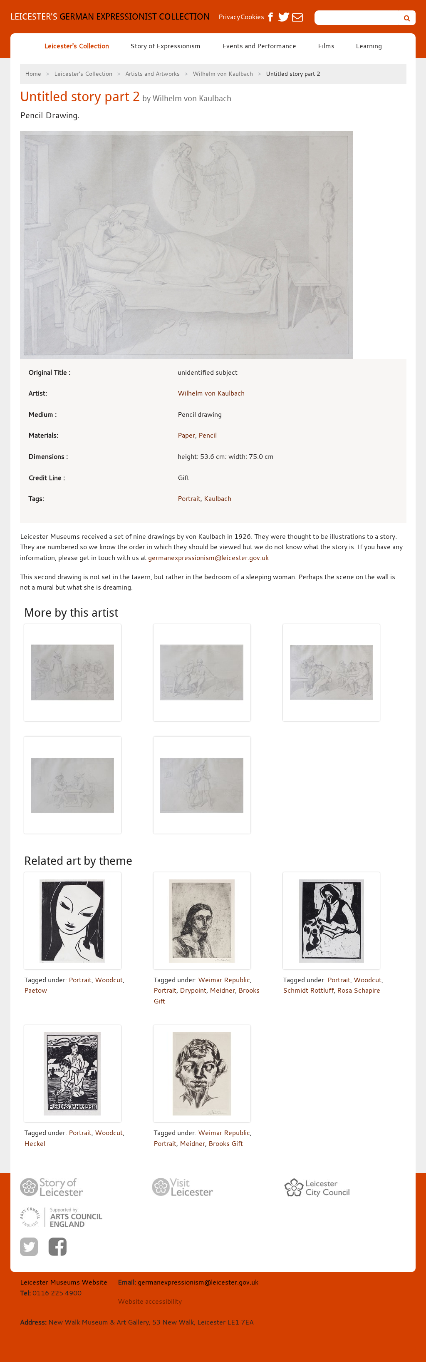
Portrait (189, 498)
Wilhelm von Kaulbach (223, 73)
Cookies (252, 16)
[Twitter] (29, 1247)
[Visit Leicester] (182, 1187)
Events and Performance (259, 45)
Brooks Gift (225, 1143)
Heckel (34, 1143)
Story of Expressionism (165, 45)
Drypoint (193, 990)
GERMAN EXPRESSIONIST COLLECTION (110, 16)
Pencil (207, 435)
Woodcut (109, 979)
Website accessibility (150, 1301)
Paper (186, 435)
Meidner (222, 990)
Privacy (229, 16)
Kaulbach (217, 498)
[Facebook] (57, 1247)
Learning (369, 45)
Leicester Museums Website (63, 1282)
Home (33, 73)
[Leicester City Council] (316, 1187)
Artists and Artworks (152, 73)
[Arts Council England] (61, 1217)
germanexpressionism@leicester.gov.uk (208, 557)
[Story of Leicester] (51, 1187)
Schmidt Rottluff (308, 990)
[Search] (407, 17)
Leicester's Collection (76, 45)
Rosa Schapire (358, 990)
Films (326, 45)
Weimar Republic (224, 979)
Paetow (35, 990)
